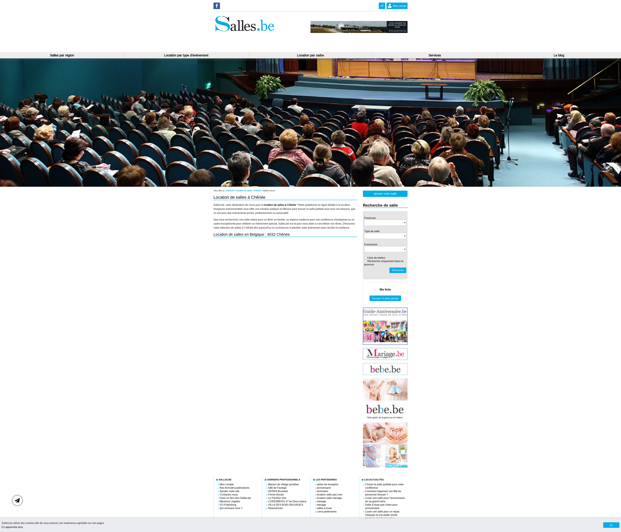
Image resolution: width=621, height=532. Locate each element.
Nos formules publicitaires (234, 487)
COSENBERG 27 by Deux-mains (287, 501)
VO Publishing (228, 504)
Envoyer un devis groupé (385, 298)
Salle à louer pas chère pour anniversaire (381, 506)
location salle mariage (329, 498)
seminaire (322, 491)
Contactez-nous (229, 494)
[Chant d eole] (359, 32)
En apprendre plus (12, 527)
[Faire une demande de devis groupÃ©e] (17, 500)
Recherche (398, 270)
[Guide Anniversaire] (385, 344)
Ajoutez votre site (229, 491)
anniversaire (324, 487)
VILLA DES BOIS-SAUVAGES (285, 504)
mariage (321, 501)
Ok (611, 525)
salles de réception (327, 484)
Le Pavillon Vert (277, 498)
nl (382, 6)
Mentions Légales (230, 501)
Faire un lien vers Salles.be (235, 498)
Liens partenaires (327, 511)
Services (435, 55)
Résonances (275, 508)
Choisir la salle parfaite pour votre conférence (384, 486)
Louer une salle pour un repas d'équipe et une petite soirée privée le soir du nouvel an (382, 515)
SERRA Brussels (278, 491)
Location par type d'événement (186, 55)
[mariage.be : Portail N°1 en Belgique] (385, 359)
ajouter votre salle (385, 193)
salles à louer (324, 508)
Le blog (559, 55)
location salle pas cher (329, 494)
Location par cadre (310, 55)
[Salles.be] (244, 32)
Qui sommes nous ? (231, 508)
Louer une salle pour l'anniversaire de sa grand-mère (385, 499)
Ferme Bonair (276, 494)
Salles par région (62, 55)
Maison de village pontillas (283, 484)
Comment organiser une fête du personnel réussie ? (383, 492)
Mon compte (399, 6)
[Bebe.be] (385, 374)
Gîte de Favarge (277, 487)
